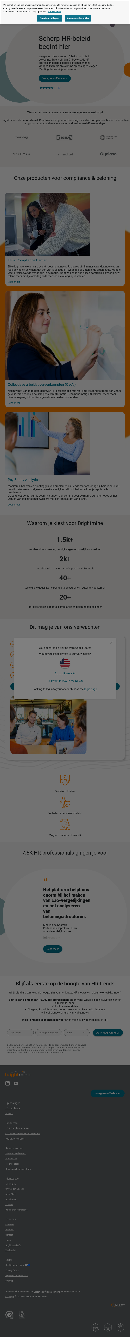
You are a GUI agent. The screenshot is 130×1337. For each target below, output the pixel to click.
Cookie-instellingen (49, 18)
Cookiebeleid (54, 11)
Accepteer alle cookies (78, 18)
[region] (65, 12)
